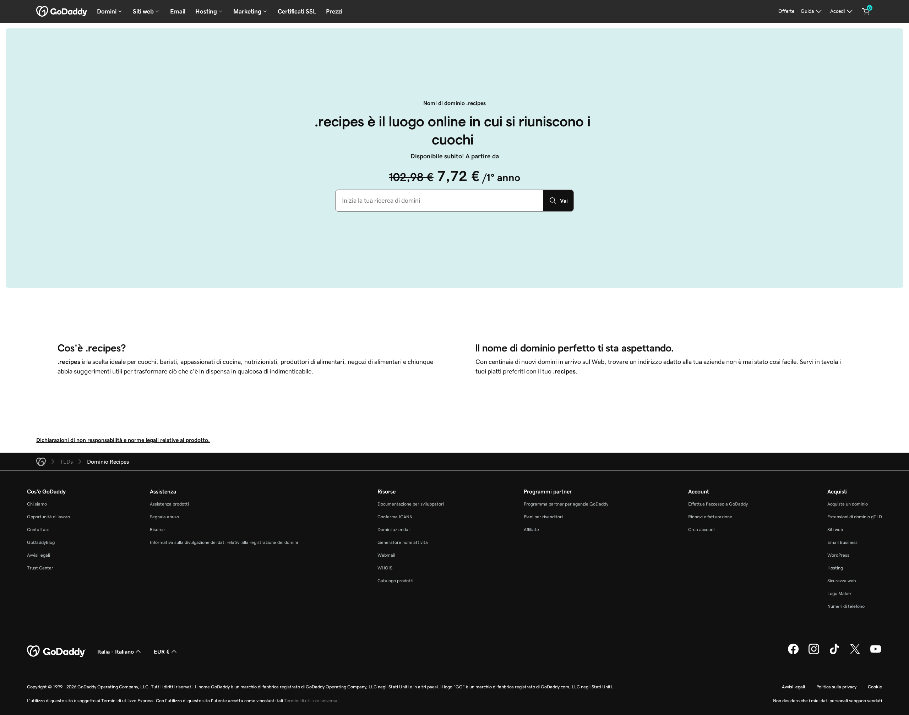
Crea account (701, 529)
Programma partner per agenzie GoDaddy (566, 504)
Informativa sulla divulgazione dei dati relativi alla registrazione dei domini (224, 542)
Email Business (842, 542)
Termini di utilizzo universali (311, 700)
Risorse (157, 529)
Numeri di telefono (846, 606)
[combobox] (439, 201)
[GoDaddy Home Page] (56, 651)
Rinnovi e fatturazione (710, 516)
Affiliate (531, 529)
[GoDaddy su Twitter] (855, 653)
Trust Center (40, 568)
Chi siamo (37, 504)
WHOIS (384, 568)
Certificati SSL (297, 11)
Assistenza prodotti (169, 504)
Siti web (835, 529)
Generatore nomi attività (402, 542)
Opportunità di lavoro (48, 516)
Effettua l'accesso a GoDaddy (718, 504)
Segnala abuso (164, 516)
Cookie (875, 686)
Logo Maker (839, 593)
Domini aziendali (393, 529)
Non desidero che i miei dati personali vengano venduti (827, 700)
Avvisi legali (38, 555)
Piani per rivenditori (543, 516)
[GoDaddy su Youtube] (875, 653)
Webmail (386, 555)
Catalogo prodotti (395, 580)
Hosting (835, 568)
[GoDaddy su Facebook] (793, 653)
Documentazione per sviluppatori (410, 504)
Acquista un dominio (847, 504)
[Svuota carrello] (866, 11)
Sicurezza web (841, 580)
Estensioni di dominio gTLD (854, 516)
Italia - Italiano (115, 651)
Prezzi (334, 11)
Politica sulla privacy (836, 686)
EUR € (162, 651)
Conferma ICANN (395, 516)
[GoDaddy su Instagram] (813, 653)
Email (177, 11)
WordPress (838, 555)
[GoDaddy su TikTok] (834, 653)
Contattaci (38, 529)
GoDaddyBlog (41, 542)
